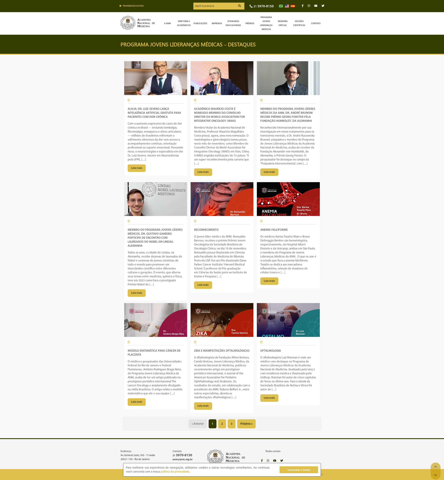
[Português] (281, 6)
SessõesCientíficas (299, 23)
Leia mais (136, 168)
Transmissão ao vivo (133, 6)
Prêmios (249, 23)
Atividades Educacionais (233, 23)
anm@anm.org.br (183, 459)
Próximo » (246, 423)
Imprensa (217, 23)
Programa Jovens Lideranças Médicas (266, 23)
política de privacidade (175, 471)
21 (264, 6)
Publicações (200, 23)
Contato (316, 23)
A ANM (167, 23)
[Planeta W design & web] (321, 474)
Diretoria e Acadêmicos (184, 23)
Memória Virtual (283, 23)
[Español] (293, 6)
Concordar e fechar (299, 469)
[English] (287, 6)
